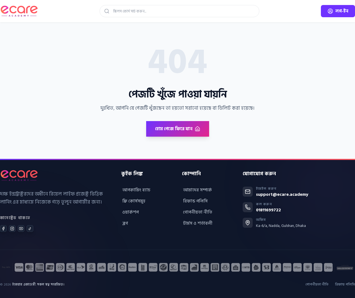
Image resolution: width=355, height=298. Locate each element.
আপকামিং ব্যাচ (136, 190)
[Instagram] (12, 228)
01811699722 (268, 210)
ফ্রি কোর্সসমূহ (133, 201)
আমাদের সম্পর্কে (197, 190)
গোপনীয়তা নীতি (197, 212)
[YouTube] (21, 228)
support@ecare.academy (282, 194)
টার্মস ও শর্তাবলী (197, 223)
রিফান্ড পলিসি (195, 201)
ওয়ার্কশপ (130, 212)
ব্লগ (125, 223)
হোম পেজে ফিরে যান (173, 128)
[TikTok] (30, 228)
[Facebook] (3, 228)
